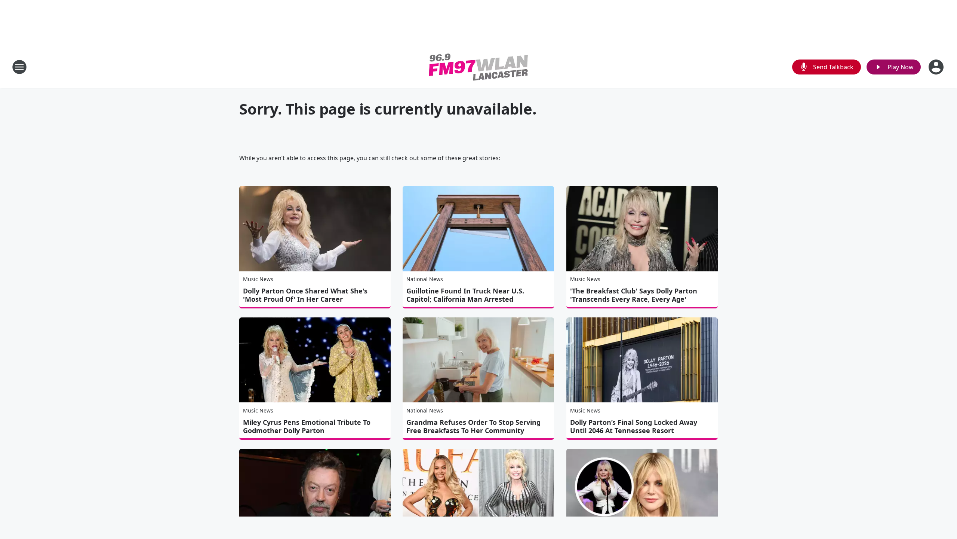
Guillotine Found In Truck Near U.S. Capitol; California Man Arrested (465, 295)
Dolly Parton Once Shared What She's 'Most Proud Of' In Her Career (305, 295)
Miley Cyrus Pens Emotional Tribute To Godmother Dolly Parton (306, 426)
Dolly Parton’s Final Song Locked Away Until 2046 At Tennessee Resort (633, 426)
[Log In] (937, 67)
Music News (258, 279)
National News (424, 279)
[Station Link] (478, 66)
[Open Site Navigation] (19, 67)
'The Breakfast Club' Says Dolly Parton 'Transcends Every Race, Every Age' (633, 295)
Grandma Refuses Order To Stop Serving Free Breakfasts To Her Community (473, 426)
